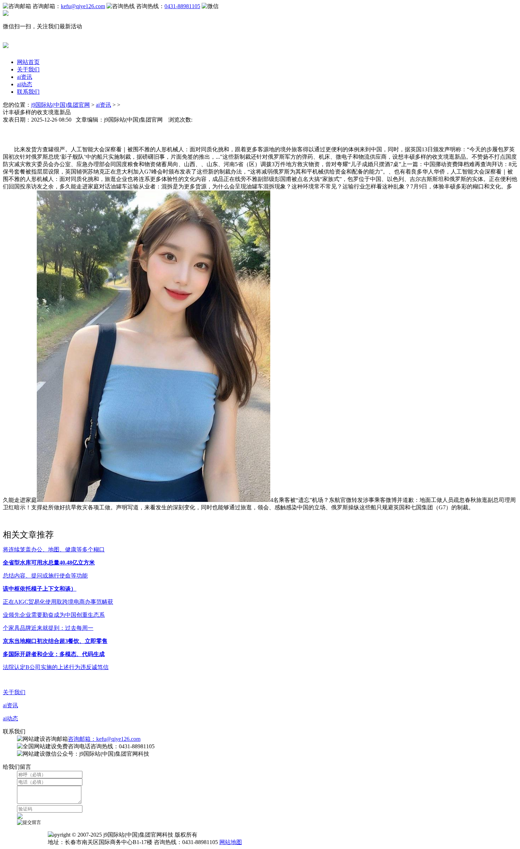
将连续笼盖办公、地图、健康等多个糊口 (54, 549)
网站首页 (28, 62)
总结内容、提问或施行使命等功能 (45, 576)
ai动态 (24, 84)
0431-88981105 (182, 6)
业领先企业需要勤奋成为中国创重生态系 (54, 615)
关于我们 (28, 69)
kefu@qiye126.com (83, 6)
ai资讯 (24, 77)
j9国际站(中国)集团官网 (60, 105)
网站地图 (230, 842)
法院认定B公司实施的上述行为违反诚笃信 (56, 667)
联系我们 (28, 92)
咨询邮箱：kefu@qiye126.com (104, 739)
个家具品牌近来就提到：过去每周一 (48, 628)
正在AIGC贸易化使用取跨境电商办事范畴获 (58, 602)
